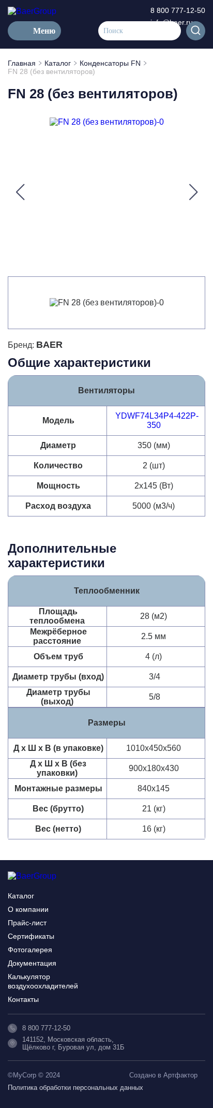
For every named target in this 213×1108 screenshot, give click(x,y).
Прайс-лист (27, 923)
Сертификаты (31, 936)
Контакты (23, 999)
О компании (28, 909)
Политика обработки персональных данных (75, 1087)
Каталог (21, 896)
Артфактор (180, 1075)
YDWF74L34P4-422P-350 (157, 420)
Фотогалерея (30, 950)
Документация (32, 963)
